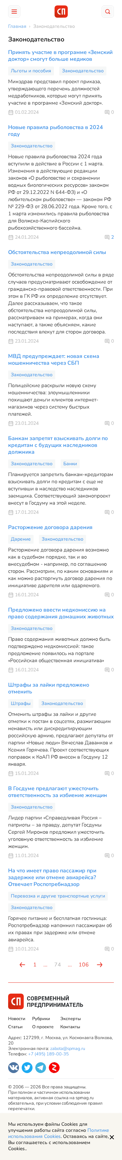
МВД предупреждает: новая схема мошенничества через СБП (53, 359)
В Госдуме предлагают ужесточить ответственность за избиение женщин (57, 792)
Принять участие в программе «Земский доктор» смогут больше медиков (60, 55)
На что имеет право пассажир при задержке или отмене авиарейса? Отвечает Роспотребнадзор (52, 877)
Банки (70, 463)
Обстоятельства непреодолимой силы (57, 252)
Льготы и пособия (31, 71)
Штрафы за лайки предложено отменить (48, 688)
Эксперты (70, 1018)
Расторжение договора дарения (50, 527)
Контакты (70, 1027)
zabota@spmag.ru (67, 1049)
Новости (16, 1018)
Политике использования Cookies (58, 1133)
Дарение (21, 539)
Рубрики (41, 1018)
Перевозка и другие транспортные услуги (58, 896)
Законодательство (83, 71)
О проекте (43, 1027)
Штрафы (20, 703)
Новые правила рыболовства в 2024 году (55, 131)
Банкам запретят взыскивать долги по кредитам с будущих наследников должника (58, 445)
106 (84, 964)
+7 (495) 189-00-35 (48, 1054)
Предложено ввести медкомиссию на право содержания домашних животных (61, 613)
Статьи (15, 1027)
